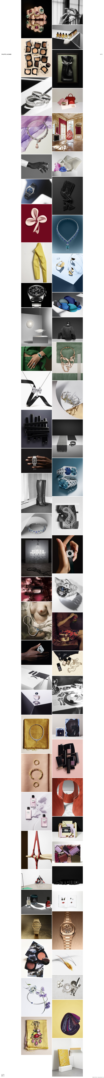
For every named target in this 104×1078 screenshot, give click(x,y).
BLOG (3, 1074)
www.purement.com (101, 1077)
